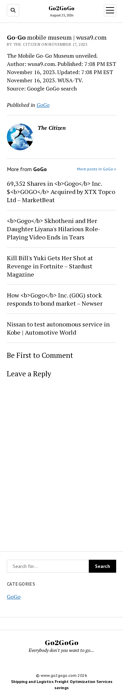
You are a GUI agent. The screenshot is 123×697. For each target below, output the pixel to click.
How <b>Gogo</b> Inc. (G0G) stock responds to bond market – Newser (54, 299)
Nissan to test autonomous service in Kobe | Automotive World (58, 328)
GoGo (13, 596)
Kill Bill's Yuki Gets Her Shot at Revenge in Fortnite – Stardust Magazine (50, 266)
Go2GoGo (61, 8)
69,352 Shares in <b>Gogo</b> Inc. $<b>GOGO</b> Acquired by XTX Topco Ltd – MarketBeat (61, 191)
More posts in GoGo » (96, 168)
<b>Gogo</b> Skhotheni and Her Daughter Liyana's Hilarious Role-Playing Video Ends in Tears (53, 229)
